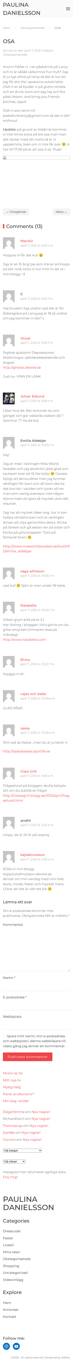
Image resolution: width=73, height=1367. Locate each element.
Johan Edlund (32, 396)
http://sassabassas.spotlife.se (26, 751)
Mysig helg (12, 1087)
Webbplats (12, 1017)
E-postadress (15, 997)
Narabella (28, 605)
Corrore (9, 1140)
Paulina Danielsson (21, 8)
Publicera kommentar (28, 1057)
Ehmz (25, 660)
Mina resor (11, 1252)
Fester (8, 1238)
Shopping (11, 1266)
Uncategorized (15, 1273)
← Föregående (16, 212)
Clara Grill (28, 771)
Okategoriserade (15, 54)
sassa (25, 728)
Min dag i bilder (16, 1101)
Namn (9, 978)
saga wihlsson (32, 571)
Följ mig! (10, 1177)
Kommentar (13, 925)
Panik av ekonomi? (18, 1094)
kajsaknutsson (32, 855)
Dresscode (11, 1231)
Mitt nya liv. (12, 1080)
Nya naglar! (41, 1112)
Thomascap (12, 1126)
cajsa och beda (33, 694)
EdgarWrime (13, 1112)
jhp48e (9, 1132)
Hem (7, 1303)
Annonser (11, 1310)
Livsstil (8, 1245)
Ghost (25, 338)
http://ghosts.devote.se (22, 367)
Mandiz (26, 241)
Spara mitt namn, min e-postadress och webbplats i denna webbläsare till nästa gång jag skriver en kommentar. (34, 1041)
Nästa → (61, 212)
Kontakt (9, 1317)
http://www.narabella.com (24, 640)
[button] (68, 9)
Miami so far (13, 1073)
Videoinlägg (13, 1280)
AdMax (65, 1357)
